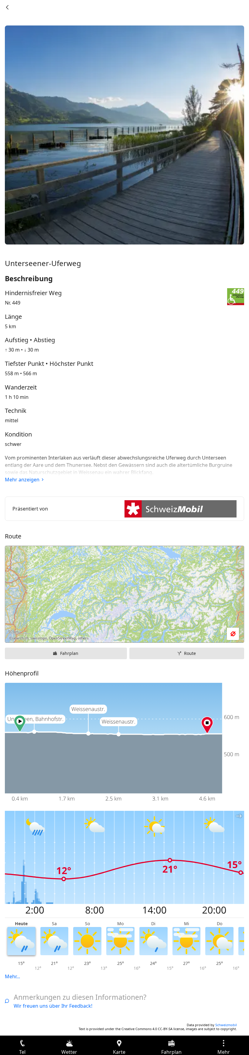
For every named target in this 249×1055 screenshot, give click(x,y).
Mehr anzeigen (22, 479)
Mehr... (12, 976)
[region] (124, 594)
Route (190, 653)
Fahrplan (69, 653)
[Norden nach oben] (216, 634)
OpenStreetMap (62, 638)
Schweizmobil (226, 1025)
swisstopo (38, 638)
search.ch (20, 638)
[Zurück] (7, 7)
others (83, 638)
